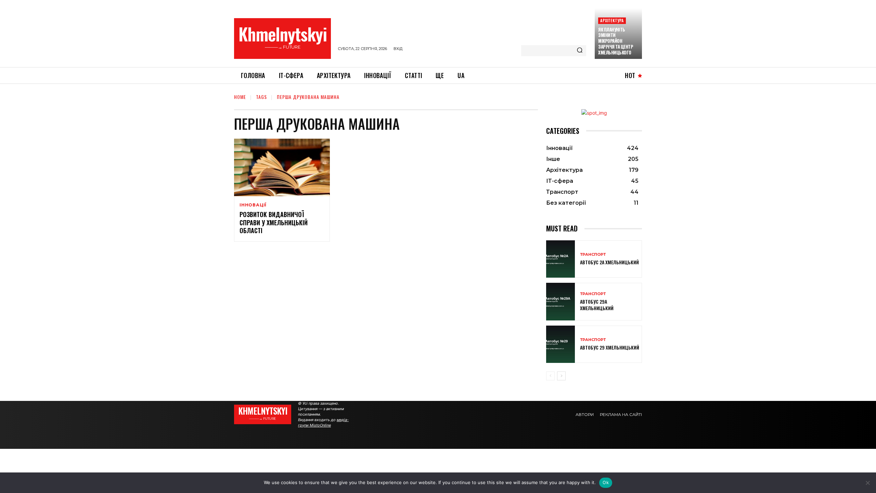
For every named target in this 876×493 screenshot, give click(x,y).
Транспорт (593, 254)
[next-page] (561, 375)
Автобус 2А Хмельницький (609, 262)
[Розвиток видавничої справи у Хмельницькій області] (282, 167)
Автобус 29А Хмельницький (597, 304)
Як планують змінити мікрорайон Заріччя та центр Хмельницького (615, 41)
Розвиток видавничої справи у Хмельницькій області (274, 222)
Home (240, 96)
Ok (606, 482)
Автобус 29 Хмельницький (609, 347)
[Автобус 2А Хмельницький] (560, 259)
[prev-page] (550, 375)
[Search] (579, 50)
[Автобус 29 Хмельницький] (560, 344)
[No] (867, 482)
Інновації (253, 205)
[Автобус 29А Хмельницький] (560, 301)
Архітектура (611, 20)
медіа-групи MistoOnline (323, 422)
